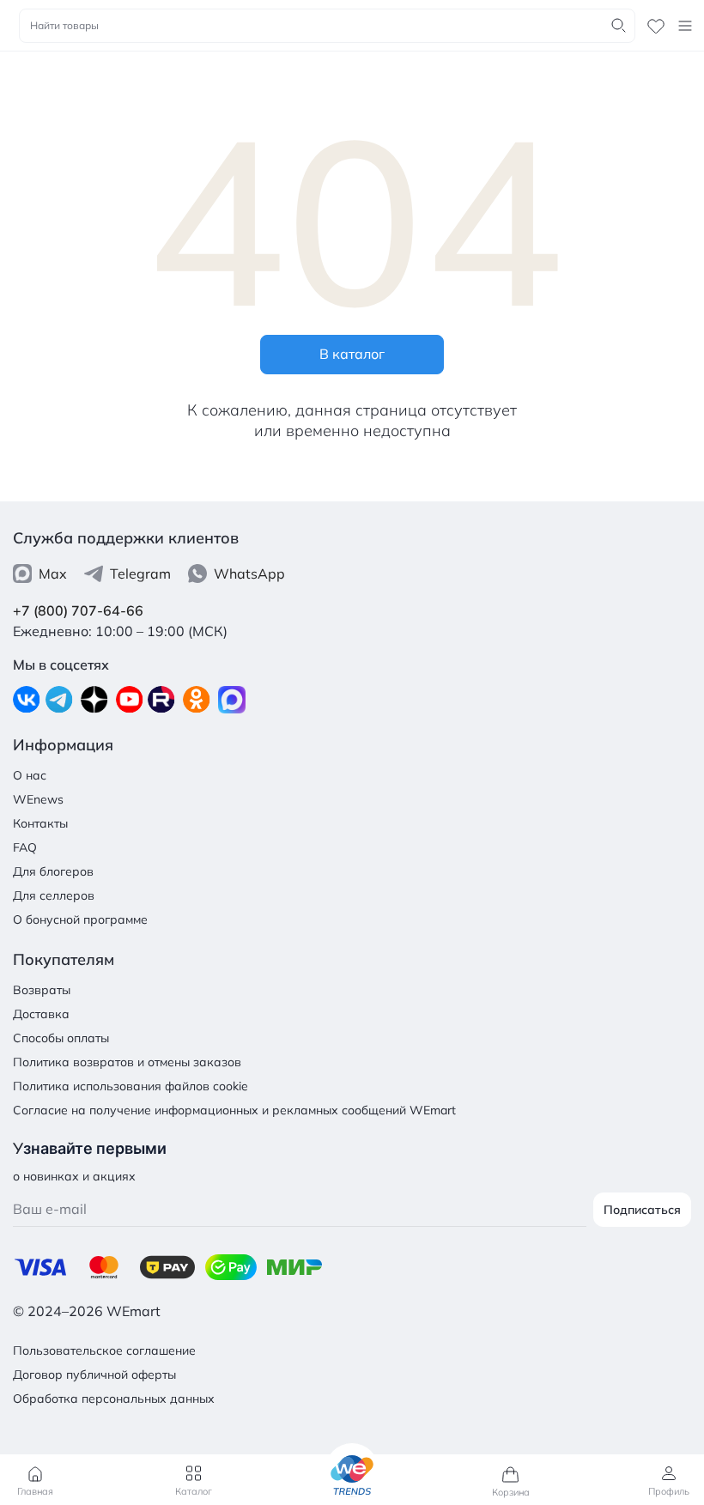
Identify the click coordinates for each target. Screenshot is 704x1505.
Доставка (41, 1014)
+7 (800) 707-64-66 (78, 610)
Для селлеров (53, 895)
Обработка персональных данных (114, 1398)
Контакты (40, 823)
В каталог (352, 353)
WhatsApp (249, 573)
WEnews (38, 799)
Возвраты (41, 990)
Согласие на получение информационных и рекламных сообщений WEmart (234, 1110)
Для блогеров (53, 871)
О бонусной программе (80, 919)
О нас (29, 775)
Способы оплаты (61, 1038)
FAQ (25, 847)
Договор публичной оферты (94, 1374)
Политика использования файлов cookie (130, 1086)
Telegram (140, 573)
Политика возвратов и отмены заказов (127, 1062)
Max (53, 573)
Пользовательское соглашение (104, 1350)
